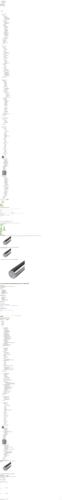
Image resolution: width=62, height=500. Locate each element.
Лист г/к (6, 16)
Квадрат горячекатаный (7, 354)
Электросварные (5, 428)
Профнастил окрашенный (8, 336)
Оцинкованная (6, 34)
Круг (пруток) (6, 416)
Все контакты (2, 306)
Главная (1, 235)
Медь (3, 143)
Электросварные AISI (7, 382)
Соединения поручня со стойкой (6, 102)
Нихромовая (6, 182)
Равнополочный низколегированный (9, 369)
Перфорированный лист (6, 345)
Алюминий (4, 127)
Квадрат (6, 58)
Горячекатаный (6, 52)
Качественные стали (9, 235)
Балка (4, 358)
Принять (1, 461)
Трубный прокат (4, 291)
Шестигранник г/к (7, 399)
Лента (5, 132)
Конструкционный (7, 330)
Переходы (6, 375)
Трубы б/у (4, 168)
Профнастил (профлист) (6, 335)
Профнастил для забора (7, 338)
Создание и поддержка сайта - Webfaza (5, 318)
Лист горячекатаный (5, 328)
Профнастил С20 (7, 337)
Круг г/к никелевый (7, 398)
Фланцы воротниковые (7, 377)
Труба (5, 67)
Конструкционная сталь (15, 235)
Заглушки (6, 110)
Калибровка (4, 355)
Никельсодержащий (7, 22)
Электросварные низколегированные (7, 431)
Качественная (6, 181)
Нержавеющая (6, 178)
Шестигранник (6, 57)
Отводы (6, 82)
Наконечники (6, 108)
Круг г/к (6, 120)
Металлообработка (4, 297)
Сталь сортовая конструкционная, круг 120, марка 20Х (7, 259)
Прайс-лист (3, 298)
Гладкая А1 (6, 48)
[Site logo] (1, 230)
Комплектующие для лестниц (6, 384)
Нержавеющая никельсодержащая (9, 365)
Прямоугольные (7, 161)
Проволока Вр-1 (7, 445)
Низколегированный (7, 331)
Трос (3, 196)
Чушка (5, 133)
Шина (5, 137)
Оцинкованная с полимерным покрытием (10, 342)
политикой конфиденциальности (18, 315)
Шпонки (4, 197)
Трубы (4, 90)
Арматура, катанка (5, 348)
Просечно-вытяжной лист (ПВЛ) (5, 41)
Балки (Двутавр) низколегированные (9, 359)
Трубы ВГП (4, 169)
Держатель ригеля (7, 389)
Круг (3, 76)
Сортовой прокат (4, 290)
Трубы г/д (4, 167)
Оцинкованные (5, 165)
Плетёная (6, 456)
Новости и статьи (4, 299)
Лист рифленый (5, 38)
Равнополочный (7, 368)
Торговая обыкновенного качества (6, 180)
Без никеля (6, 333)
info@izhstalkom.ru (7, 304)
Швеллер (4, 51)
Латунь (4, 148)
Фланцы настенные (7, 385)
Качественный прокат (4, 292)
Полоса (5, 66)
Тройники (6, 83)
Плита (5, 414)
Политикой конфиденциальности (3, 223)
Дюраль (4, 412)
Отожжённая (6, 185)
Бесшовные (6, 91)
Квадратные (6, 163)
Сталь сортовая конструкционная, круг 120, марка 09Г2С (7, 247)
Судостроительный (7, 19)
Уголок (5, 134)
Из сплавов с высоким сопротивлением (7, 184)
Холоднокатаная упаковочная (8, 451)
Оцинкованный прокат (6, 360)
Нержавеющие (5, 166)
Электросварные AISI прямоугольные (10, 383)
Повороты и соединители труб (8, 388)
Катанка (6, 350)
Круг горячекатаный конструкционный (23, 235)
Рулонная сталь (5, 340)
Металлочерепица (7, 32)
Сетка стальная (5, 454)
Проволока (4, 176)
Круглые (6, 160)
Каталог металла (4, 235)
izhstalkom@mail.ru (2, 4)
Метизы (3, 293)
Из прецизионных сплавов (6, 191)
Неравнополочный (7, 367)
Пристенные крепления (7, 387)
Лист (5, 146)
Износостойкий (6, 17)
